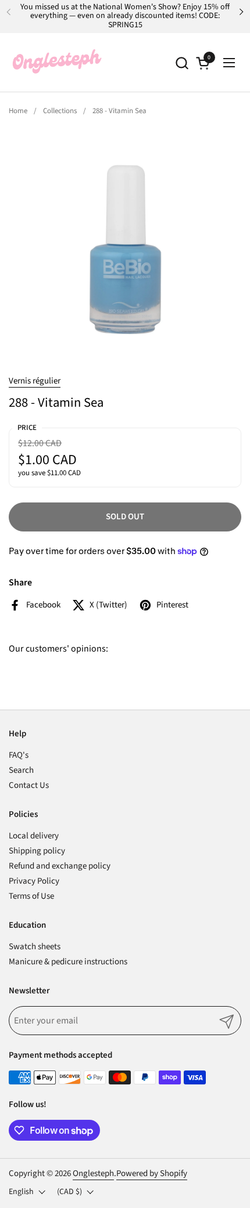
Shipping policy (37, 851)
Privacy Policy (34, 881)
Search (21, 770)
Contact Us (29, 785)
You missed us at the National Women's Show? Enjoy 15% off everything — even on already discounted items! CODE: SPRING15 (125, 16)
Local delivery (34, 836)
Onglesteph (93, 1173)
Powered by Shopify (151, 1173)
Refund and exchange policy (59, 866)
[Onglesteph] (56, 62)
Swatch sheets (34, 947)
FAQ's (18, 755)
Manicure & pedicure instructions (68, 962)
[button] (181, 63)
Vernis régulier (34, 381)
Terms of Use (31, 896)
